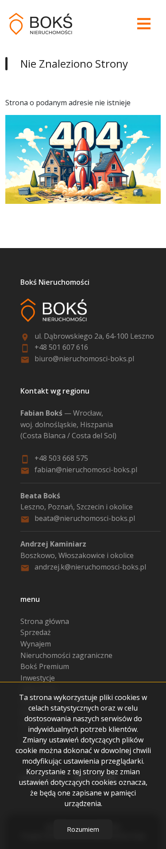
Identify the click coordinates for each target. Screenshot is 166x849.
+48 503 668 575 (61, 458)
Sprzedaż (35, 632)
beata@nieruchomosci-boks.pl (85, 518)
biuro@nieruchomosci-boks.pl (84, 358)
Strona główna (44, 621)
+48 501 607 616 (62, 347)
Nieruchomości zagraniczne (66, 655)
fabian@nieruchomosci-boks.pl (86, 469)
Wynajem (35, 644)
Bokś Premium (44, 666)
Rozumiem (83, 829)
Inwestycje (37, 678)
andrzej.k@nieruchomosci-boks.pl (90, 567)
